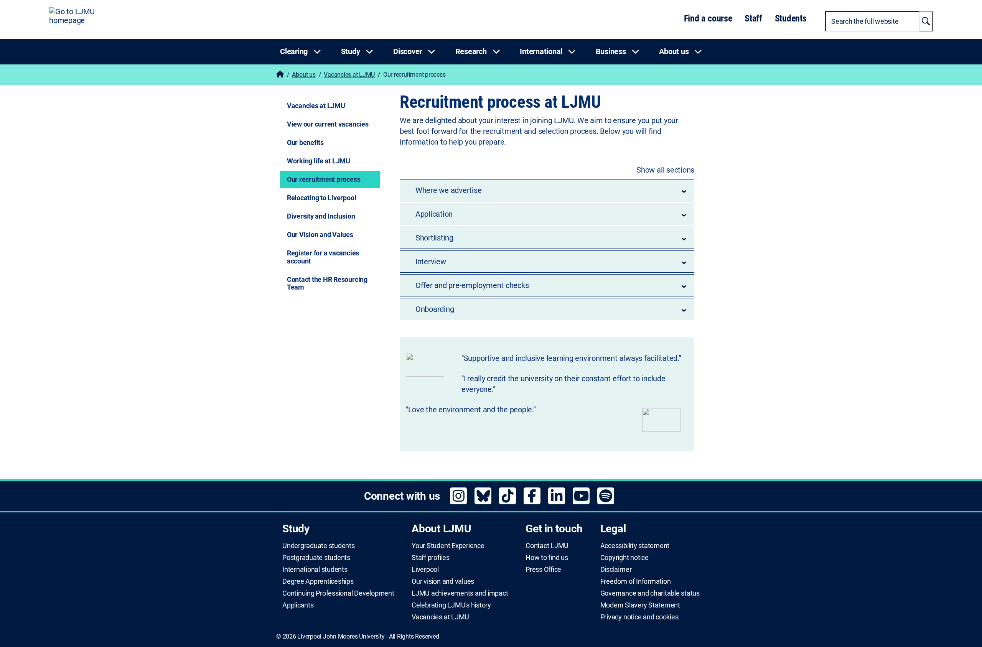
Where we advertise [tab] (448, 190)
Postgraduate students (316, 557)
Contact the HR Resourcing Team (327, 283)
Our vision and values (443, 581)
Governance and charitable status (650, 593)
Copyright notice (624, 557)
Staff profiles (431, 557)
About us (303, 74)
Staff (753, 18)
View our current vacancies (328, 124)
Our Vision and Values (320, 234)
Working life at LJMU (318, 161)
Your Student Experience (448, 546)
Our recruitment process (323, 179)
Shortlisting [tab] (434, 237)
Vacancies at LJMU (349, 74)
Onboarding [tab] (434, 309)
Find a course (708, 18)
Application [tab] (434, 214)
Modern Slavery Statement (640, 605)
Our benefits (305, 142)
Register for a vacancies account (323, 257)
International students (315, 569)
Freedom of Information (635, 581)
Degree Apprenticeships (318, 581)
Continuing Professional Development (338, 593)
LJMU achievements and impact (460, 593)
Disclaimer (616, 569)
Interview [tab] (430, 261)
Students (791, 18)
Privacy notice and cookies (639, 617)
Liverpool (425, 569)
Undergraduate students (318, 546)
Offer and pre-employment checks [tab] (472, 285)
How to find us (547, 557)
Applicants (298, 605)
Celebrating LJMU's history (451, 605)
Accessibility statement (634, 546)
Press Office (543, 569)
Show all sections (665, 170)
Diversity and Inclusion (321, 216)
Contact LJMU (547, 546)
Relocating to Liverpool (321, 198)
